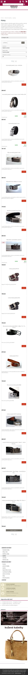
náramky (4, 557)
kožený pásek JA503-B (14, 268)
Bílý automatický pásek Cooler (14, 152)
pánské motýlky (6, 566)
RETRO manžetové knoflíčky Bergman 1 (10, 605)
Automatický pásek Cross (14, 123)
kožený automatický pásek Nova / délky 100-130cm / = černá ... (14, 501)
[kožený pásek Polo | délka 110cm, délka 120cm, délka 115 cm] (14, 363)
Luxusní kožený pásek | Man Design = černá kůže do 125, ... (14, 472)
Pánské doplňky (6, 562)
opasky (4, 555)
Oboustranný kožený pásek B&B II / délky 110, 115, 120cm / (14, 326)
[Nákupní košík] (26, 1)
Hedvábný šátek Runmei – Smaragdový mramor (11, 602)
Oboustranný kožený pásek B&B (14, 385)
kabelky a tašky (6, 553)
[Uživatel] (20, 1)
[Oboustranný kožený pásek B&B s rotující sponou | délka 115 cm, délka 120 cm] (13, 393)
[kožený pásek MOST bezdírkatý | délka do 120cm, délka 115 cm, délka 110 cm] (14, 421)
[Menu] (1, 1)
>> (15, 61)
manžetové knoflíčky (7, 572)
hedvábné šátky (6, 550)
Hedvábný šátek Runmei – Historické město (11, 603)
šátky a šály (5, 551)
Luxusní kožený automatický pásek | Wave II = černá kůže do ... (14, 443)
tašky (4, 575)
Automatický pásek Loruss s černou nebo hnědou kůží (14, 94)
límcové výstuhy (6, 577)
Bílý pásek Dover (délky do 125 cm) (14, 181)
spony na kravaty (6, 573)
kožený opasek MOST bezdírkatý (14, 414)
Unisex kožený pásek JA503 (14, 297)
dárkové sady (5, 559)
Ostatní (4, 580)
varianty (23, 84)
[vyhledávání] (23, 1)
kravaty (4, 564)
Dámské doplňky (6, 548)
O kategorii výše (4, 37)
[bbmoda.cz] (14, 660)
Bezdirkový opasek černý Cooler (14, 210)
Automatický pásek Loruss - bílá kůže (14, 65)
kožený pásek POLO (14, 356)
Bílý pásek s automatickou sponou (14, 239)
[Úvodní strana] (4, 1)
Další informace (18, 673)
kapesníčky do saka (7, 570)
